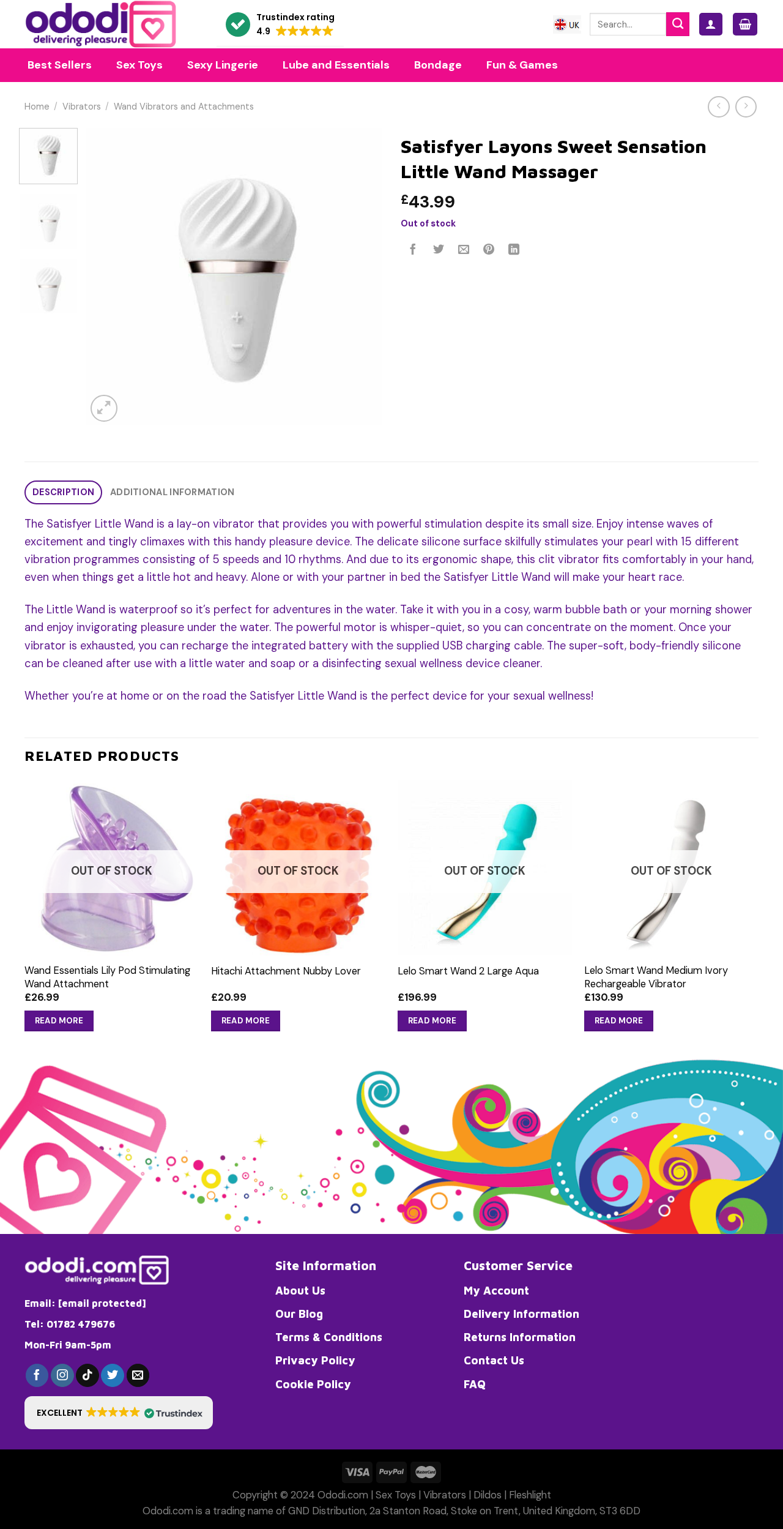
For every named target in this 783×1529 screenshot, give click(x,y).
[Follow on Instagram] (62, 1375)
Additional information (172, 492)
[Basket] (745, 24)
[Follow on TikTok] (87, 1375)
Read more (59, 1020)
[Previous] (108, 276)
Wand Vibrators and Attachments (184, 107)
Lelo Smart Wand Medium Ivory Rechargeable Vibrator (656, 977)
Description (63, 492)
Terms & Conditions (328, 1337)
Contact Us (494, 1360)
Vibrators (81, 107)
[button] (280, 25)
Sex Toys (396, 1495)
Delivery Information (521, 1313)
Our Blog (299, 1313)
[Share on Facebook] (413, 250)
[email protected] (102, 1303)
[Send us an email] (138, 1375)
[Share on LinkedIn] (514, 250)
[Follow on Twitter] (112, 1375)
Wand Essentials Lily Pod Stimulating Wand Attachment (107, 977)
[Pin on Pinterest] (488, 250)
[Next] (361, 276)
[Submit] (677, 24)
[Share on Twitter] (438, 250)
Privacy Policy (315, 1360)
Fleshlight (530, 1495)
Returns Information (520, 1337)
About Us (300, 1290)
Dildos (487, 1495)
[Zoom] (104, 408)
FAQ (475, 1384)
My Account (496, 1290)
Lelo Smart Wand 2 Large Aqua (468, 971)
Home (37, 107)
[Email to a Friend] (463, 250)
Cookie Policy (313, 1384)
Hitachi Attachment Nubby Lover (286, 971)
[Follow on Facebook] (37, 1375)
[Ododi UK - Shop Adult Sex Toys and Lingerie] (111, 24)
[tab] (63, 492)
